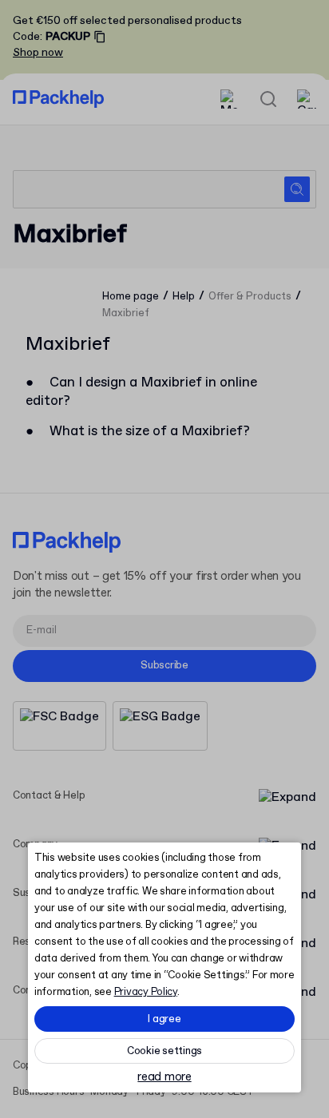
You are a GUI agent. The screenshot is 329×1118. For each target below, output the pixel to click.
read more (164, 1077)
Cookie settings (164, 1051)
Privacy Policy (145, 992)
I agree (164, 1019)
